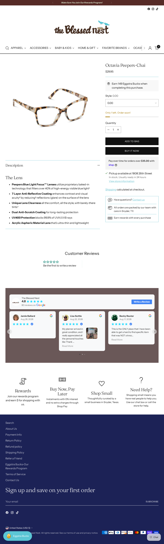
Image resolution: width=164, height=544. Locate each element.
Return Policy (13, 440)
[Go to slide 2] (82, 354)
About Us (11, 428)
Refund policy (13, 446)
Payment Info (13, 434)
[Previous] (52, 2)
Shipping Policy (14, 452)
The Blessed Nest (32, 533)
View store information (121, 181)
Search (9, 422)
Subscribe (152, 501)
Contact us (138, 199)
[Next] (111, 2)
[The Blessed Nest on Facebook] (148, 9)
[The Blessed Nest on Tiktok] (157, 9)
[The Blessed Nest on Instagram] (153, 9)
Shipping (110, 189)
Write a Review (142, 301)
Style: (111, 95)
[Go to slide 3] (84, 354)
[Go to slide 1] (79, 354)
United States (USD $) (19, 528)
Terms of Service (15, 474)
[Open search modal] (7, 48)
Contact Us (12, 480)
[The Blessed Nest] (82, 27)
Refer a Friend (13, 458)
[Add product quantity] (118, 129)
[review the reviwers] (51, 316)
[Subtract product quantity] (108, 129)
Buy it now (132, 151)
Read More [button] (67, 346)
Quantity (110, 123)
